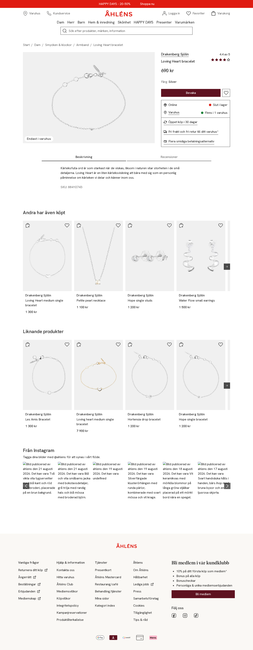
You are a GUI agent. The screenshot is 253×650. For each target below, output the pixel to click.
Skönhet (124, 22)
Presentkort (103, 570)
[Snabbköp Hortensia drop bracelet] (130, 344)
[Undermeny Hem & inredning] (116, 22)
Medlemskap (27, 598)
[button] (39, 485)
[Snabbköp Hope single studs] (130, 225)
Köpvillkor (64, 598)
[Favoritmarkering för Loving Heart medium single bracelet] (67, 225)
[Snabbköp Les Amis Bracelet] (27, 344)
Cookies (138, 605)
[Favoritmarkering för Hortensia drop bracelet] (169, 344)
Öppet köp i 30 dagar (182, 122)
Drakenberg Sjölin (175, 54)
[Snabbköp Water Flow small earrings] (181, 225)
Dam (60, 22)
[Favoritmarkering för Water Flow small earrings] (220, 225)
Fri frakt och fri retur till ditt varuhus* (193, 132)
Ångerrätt (24, 577)
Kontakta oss (66, 570)
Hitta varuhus (65, 577)
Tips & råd (140, 620)
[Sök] (64, 30)
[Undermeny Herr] (76, 22)
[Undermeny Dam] (66, 22)
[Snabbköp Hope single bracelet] (181, 344)
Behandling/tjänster (108, 591)
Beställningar (27, 584)
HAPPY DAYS (143, 22)
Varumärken (184, 22)
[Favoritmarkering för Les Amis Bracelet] (67, 344)
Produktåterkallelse (70, 620)
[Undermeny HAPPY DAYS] (155, 22)
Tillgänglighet (142, 613)
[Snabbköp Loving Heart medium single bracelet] (27, 225)
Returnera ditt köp (30, 570)
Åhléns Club (65, 584)
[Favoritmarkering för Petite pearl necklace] (118, 225)
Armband (82, 45)
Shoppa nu (147, 4)
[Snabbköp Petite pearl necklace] (79, 225)
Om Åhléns (140, 570)
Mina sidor (102, 598)
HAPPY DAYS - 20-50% (114, 4)
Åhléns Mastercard (108, 577)
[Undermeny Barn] (86, 22)
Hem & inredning (101, 22)
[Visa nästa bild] (225, 266)
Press (137, 591)
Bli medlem (203, 594)
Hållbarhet (140, 577)
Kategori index (105, 605)
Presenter (164, 22)
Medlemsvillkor (67, 591)
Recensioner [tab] (169, 157)
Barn (81, 22)
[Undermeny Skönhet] (132, 22)
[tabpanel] (126, 179)
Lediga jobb (141, 584)
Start (26, 45)
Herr (71, 22)
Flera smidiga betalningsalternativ (191, 141)
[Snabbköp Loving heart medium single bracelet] (79, 344)
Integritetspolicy (68, 605)
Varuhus (173, 112)
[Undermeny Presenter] (173, 22)
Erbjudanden (26, 591)
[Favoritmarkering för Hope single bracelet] (220, 344)
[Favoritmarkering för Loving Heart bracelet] (226, 93)
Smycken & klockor (58, 45)
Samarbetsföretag (146, 598)
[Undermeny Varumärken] (196, 22)
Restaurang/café (106, 584)
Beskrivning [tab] (84, 157)
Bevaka (191, 93)
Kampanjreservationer (72, 613)
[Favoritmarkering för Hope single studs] (169, 225)
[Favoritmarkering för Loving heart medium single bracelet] (118, 344)
